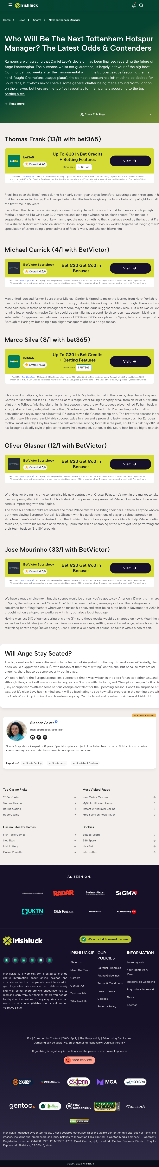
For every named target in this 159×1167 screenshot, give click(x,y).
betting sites (15, 94)
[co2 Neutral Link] (50, 1107)
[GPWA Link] (107, 1107)
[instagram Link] (15, 960)
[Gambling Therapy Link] (22, 1082)
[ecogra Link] (135, 1082)
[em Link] (45, 737)
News (21, 20)
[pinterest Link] (49, 960)
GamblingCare (28, 176)
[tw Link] (38, 737)
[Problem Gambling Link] (78, 1082)
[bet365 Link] (14, 160)
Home (7, 20)
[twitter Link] (32, 960)
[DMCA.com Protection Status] (79, 1122)
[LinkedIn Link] (23, 960)
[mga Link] (107, 1082)
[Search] (141, 5)
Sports (37, 20)
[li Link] (32, 737)
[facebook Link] (6, 960)
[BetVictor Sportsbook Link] (14, 268)
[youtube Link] (40, 960)
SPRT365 (84, 167)
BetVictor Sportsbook (38, 264)
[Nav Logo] (74, 5)
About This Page (95, 114)
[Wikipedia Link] (135, 1107)
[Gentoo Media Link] (22, 1107)
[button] (10, 5)
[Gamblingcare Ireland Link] (50, 1082)
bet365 (28, 157)
